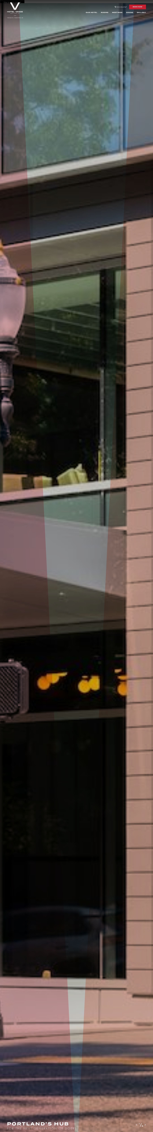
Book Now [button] (139, 7)
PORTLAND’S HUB (38, 1124)
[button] (136, 1125)
